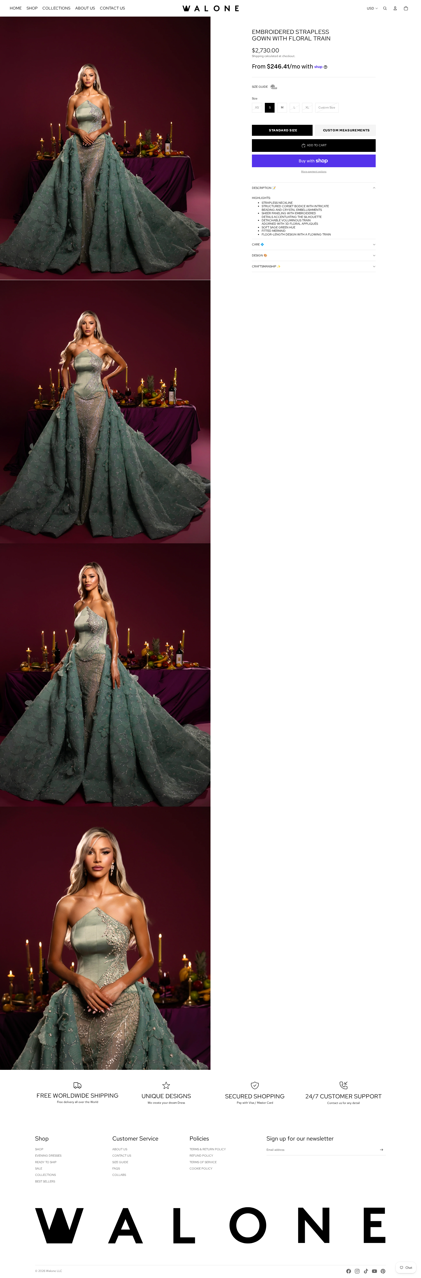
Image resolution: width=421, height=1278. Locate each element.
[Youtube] (374, 1271)
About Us (119, 1149)
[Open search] (385, 8)
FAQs (116, 1169)
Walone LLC (54, 1271)
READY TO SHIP (46, 1162)
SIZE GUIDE (260, 87)
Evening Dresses (48, 1156)
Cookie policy (201, 1169)
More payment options (313, 171)
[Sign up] (381, 1150)
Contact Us (121, 1156)
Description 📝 (264, 188)
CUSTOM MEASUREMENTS (346, 130)
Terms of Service (203, 1162)
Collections (45, 1175)
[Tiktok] (366, 1271)
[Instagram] (357, 1271)
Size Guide (120, 1162)
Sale (38, 1169)
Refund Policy (201, 1156)
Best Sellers (45, 1181)
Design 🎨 (259, 255)
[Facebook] (349, 1271)
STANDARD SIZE (283, 130)
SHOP (39, 1149)
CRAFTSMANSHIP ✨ (266, 266)
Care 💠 (258, 244)
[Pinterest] (383, 1271)
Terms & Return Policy (208, 1149)
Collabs (119, 1175)
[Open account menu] (395, 8)
